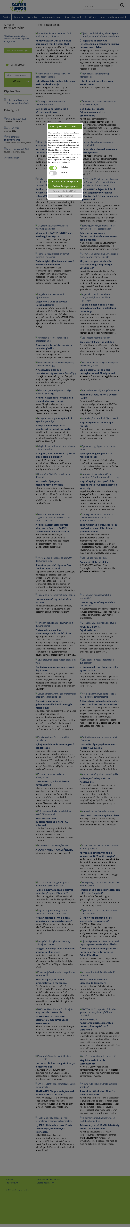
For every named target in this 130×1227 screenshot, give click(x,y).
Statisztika (64, 172)
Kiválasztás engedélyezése (65, 186)
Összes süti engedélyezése (65, 181)
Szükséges (64, 167)
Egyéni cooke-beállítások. (65, 191)
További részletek (65, 195)
